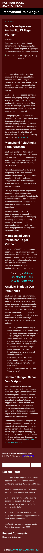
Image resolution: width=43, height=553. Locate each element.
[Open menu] (39, 4)
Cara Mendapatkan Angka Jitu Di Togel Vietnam (18, 30)
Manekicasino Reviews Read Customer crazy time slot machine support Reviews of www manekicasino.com (22, 516)
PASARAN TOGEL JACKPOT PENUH (24, 550)
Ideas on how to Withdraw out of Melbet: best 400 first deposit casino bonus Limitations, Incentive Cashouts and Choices (23, 481)
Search (5, 461)
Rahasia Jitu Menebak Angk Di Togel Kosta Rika (22, 277)
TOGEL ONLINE (9, 22)
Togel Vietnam (24, 137)
